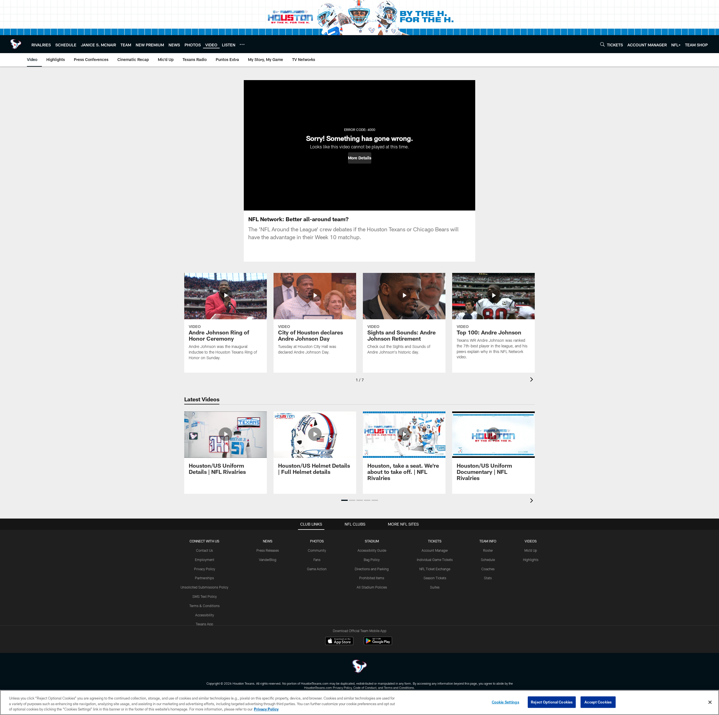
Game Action (317, 569)
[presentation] (532, 380)
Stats (488, 578)
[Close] (710, 702)
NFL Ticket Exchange (434, 569)
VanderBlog (267, 560)
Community (317, 550)
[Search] (602, 44)
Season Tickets (435, 578)
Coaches (488, 569)
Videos (531, 541)
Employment (204, 560)
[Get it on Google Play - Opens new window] (378, 644)
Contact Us (204, 550)
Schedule (488, 560)
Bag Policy (372, 560)
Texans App (204, 624)
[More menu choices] (242, 44)
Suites (435, 587)
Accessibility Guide (372, 550)
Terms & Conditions (204, 606)
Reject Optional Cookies (552, 702)
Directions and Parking (372, 569)
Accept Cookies (598, 702)
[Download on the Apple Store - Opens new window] (339, 641)
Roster (488, 550)
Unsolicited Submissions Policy (204, 587)
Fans (316, 560)
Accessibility (204, 615)
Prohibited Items (371, 578)
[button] (359, 158)
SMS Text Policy (204, 596)
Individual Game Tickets (435, 560)
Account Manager (435, 550)
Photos (317, 541)
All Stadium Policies (372, 587)
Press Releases (267, 550)
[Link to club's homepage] (15, 44)
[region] (359, 702)
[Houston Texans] (359, 667)
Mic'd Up (530, 550)
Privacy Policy (204, 569)
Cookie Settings (505, 702)
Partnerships (204, 578)
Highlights (530, 560)
